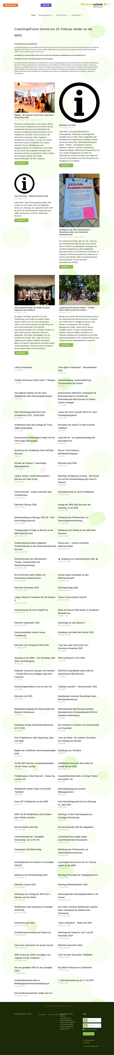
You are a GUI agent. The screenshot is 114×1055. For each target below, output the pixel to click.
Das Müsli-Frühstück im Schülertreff (75, 967)
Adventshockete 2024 (24, 923)
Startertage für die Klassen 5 (71, 623)
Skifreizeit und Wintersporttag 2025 (30, 875)
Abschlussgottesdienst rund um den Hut (33, 686)
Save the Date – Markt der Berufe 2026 (31, 196)
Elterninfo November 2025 (26, 587)
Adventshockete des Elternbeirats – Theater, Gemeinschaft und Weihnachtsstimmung (31, 562)
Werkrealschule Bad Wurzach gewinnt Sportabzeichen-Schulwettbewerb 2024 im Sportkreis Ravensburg (77, 712)
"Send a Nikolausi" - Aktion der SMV (75, 923)
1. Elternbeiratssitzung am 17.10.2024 (76, 980)
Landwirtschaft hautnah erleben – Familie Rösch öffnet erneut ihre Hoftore (76, 309)
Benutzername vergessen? (89, 1041)
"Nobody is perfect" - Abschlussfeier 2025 (77, 686)
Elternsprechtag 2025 (68, 587)
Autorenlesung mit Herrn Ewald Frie (31, 610)
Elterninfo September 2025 (27, 623)
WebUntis (46, 5)
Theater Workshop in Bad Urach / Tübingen (34, 380)
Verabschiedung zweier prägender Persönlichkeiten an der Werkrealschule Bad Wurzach (35, 546)
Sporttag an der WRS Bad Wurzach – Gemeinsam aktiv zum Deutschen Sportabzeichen (75, 232)
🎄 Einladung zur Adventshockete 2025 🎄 (78, 559)
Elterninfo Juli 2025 (23, 696)
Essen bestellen (10, 5)
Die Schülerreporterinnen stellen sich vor (33, 993)
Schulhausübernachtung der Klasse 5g (32, 932)
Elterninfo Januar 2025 (25, 884)
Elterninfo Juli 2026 (67, 125)
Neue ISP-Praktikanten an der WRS (31, 801)
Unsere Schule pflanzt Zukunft (72, 597)
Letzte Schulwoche (23, 367)
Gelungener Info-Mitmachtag (27, 849)
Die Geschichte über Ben (26, 827)
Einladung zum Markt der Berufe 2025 (76, 632)
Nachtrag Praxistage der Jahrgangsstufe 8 (78, 875)
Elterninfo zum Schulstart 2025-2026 (31, 645)
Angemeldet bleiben (90, 1029)
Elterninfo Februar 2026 (25, 504)
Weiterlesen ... (21, 163)
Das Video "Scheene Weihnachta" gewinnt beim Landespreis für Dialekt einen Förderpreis (78, 910)
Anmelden (88, 1034)
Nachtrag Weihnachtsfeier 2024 (72, 884)
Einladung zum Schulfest (69, 750)
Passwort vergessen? (92, 1046)
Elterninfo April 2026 (67, 463)
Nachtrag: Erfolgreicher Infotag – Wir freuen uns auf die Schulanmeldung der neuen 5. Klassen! (78, 479)
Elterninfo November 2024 (70, 945)
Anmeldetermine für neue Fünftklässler (76, 492)
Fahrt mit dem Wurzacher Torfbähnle (75, 955)
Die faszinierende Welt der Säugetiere (75, 827)
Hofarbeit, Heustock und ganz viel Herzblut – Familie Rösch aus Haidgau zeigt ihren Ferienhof (34, 673)
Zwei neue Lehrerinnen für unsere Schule (33, 945)
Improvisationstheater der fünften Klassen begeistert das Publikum (32, 309)
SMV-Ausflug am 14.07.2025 (71, 658)
